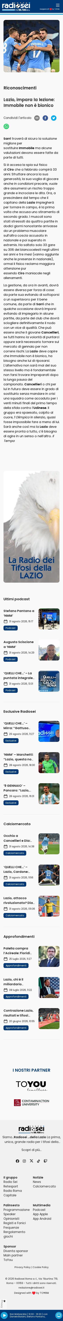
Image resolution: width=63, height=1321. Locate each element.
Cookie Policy (41, 1267)
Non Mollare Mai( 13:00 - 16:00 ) (26, 1314)
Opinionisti (11, 1219)
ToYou (8, 1260)
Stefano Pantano (36, 1316)
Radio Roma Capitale (13, 1193)
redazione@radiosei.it (31, 1287)
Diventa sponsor (16, 1251)
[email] (37, 118)
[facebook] (45, 118)
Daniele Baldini (18, 1316)
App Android (42, 1219)
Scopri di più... (31, 1150)
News (37, 1182)
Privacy (2, 1304)
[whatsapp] (6, 126)
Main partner (13, 1255)
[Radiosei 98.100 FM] (31, 1129)
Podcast (39, 1210)
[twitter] (54, 118)
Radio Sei (10, 1182)
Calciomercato (44, 1186)
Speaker (10, 1214)
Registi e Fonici (15, 1223)
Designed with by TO (49, 9)
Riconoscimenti (20, 88)
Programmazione (17, 1210)
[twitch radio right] (31, 527)
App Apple (40, 1214)
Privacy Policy (23, 1267)
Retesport (11, 1186)
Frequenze (11, 1227)
